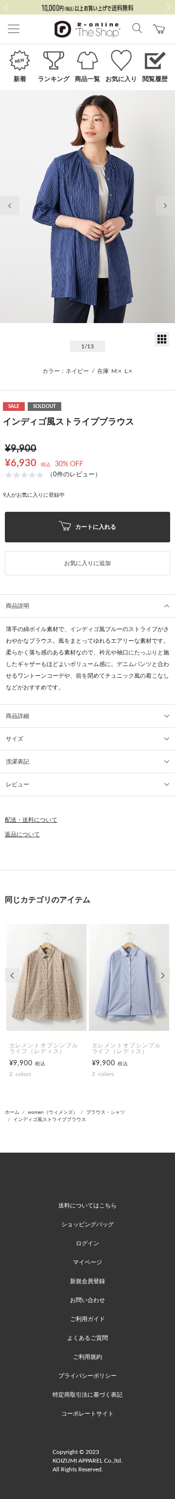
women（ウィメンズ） (53, 1112)
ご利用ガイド (87, 1319)
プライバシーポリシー (87, 1376)
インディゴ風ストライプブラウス (49, 1119)
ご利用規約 (87, 1357)
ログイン (87, 1243)
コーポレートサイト (87, 1414)
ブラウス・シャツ (105, 1112)
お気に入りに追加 (87, 563)
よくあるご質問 (87, 1338)
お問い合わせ (87, 1300)
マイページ (87, 1262)
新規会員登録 (87, 1281)
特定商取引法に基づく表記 (87, 1395)
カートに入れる (95, 526)
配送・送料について (31, 820)
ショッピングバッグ (87, 1224)
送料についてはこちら (87, 1205)
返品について (22, 834)
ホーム (12, 1112)
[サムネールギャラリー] (162, 344)
